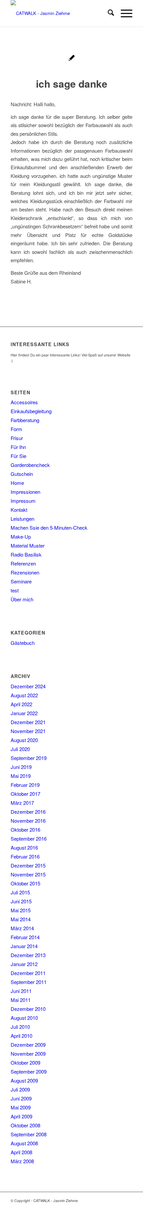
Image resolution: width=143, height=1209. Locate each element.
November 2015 (28, 874)
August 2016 (24, 847)
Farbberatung (25, 419)
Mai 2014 (21, 919)
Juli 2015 (20, 892)
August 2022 (24, 695)
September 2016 (29, 838)
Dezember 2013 (28, 954)
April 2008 (21, 1152)
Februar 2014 (25, 937)
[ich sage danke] (71, 58)
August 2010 (24, 1017)
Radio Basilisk (26, 554)
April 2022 (21, 704)
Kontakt (19, 509)
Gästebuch (23, 642)
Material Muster (28, 545)
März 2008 (22, 1161)
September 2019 (29, 757)
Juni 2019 (21, 766)
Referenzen (23, 563)
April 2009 (21, 1116)
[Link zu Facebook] (127, 1200)
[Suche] (107, 13)
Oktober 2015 (25, 883)
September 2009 (29, 1071)
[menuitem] (107, 13)
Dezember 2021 (28, 721)
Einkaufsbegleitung (31, 411)
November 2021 (28, 730)
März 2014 (22, 928)
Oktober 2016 (25, 829)
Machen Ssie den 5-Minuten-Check (49, 527)
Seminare (21, 581)
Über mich (22, 599)
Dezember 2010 (28, 1008)
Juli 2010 (20, 1026)
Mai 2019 (21, 775)
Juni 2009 (21, 1098)
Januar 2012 (24, 963)
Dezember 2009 (28, 1044)
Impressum (23, 500)
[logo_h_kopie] (59, 13)
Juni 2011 (21, 990)
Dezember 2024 (28, 686)
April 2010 (21, 1035)
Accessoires (24, 402)
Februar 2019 (25, 784)
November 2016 (28, 820)
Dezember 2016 (28, 811)
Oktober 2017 (25, 793)
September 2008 (29, 1134)
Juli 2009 (20, 1089)
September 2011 (29, 981)
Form (16, 428)
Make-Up (21, 536)
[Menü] (123, 13)
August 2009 (24, 1080)
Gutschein (22, 473)
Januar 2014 (24, 946)
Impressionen (25, 491)
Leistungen (22, 518)
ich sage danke (71, 83)
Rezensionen (25, 572)
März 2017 (22, 802)
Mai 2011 (21, 999)
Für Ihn (18, 446)
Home (17, 482)
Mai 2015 (21, 910)
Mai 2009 (21, 1107)
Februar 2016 (25, 856)
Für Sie (18, 455)
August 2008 (24, 1143)
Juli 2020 (20, 748)
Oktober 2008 (25, 1125)
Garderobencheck (30, 464)
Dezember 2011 (28, 972)
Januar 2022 (24, 713)
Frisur (17, 437)
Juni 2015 (21, 901)
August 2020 (24, 739)
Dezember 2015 (28, 865)
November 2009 (28, 1053)
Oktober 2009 (25, 1062)
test (15, 590)
